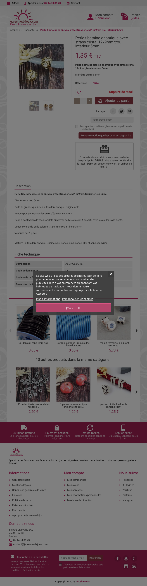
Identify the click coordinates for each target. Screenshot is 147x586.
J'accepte (73, 308)
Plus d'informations (48, 299)
